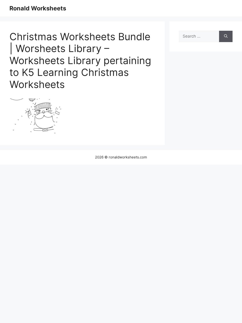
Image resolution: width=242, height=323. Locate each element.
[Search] (226, 36)
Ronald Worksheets (37, 8)
